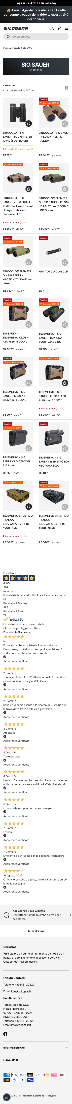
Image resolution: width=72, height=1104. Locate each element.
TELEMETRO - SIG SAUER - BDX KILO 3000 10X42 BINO (50, 338)
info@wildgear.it (21, 991)
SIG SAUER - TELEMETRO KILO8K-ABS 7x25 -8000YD (16, 337)
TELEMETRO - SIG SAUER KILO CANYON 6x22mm (16, 461)
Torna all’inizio (36, 930)
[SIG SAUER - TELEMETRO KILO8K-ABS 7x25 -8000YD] (18, 313)
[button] (59, 28)
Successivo (25, 632)
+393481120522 (24, 984)
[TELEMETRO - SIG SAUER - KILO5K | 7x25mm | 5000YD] (18, 372)
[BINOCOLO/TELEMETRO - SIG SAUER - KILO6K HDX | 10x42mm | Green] (18, 251)
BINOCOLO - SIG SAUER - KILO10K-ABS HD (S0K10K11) (54, 137)
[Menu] (66, 28)
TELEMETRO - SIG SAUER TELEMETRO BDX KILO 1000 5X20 (54, 461)
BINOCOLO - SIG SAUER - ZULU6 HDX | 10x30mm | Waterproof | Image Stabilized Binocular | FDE (18, 206)
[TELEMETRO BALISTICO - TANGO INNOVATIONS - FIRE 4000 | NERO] (54, 496)
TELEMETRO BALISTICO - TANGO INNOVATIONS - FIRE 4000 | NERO (54, 522)
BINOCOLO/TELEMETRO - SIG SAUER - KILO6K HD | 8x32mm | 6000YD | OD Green (54, 204)
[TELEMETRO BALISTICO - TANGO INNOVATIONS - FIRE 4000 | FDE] (18, 496)
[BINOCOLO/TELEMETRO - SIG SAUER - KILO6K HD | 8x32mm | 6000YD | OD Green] (54, 178)
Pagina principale (11, 48)
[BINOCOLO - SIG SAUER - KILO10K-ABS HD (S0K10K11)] (54, 113)
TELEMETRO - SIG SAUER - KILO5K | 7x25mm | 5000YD (14, 396)
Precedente (10, 632)
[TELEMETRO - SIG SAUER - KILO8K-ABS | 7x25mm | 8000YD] (54, 372)
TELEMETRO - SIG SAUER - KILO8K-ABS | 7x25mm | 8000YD (53, 396)
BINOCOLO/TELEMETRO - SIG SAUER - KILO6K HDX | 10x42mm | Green (17, 277)
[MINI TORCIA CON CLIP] (54, 251)
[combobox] (36, 36)
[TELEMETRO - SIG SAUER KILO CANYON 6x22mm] (18, 437)
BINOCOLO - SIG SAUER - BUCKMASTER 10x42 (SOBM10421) (17, 136)
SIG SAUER (28, 48)
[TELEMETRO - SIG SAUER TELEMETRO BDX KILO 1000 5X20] (54, 437)
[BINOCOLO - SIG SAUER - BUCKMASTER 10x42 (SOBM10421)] (18, 113)
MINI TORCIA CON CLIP (53, 271)
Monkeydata (50, 1095)
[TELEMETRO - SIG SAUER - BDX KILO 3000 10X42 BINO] (54, 313)
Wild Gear (16, 1095)
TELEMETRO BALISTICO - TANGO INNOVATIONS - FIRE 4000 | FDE (18, 522)
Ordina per (9, 85)
